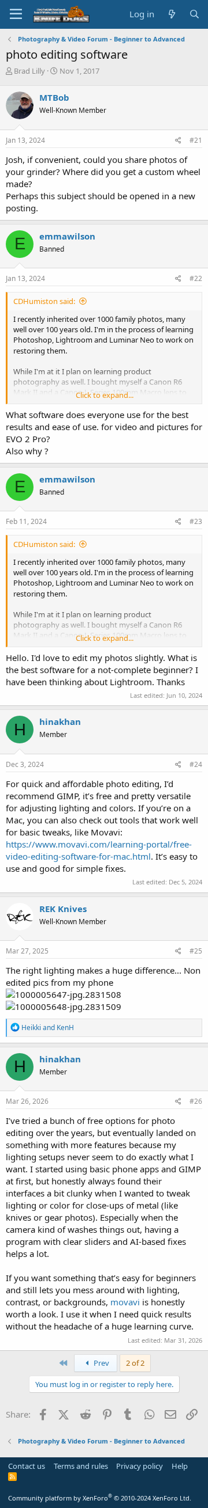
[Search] (194, 14)
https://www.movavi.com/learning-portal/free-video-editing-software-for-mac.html (99, 850)
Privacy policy (139, 1466)
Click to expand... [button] (104, 395)
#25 (196, 951)
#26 (196, 1101)
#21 (196, 140)
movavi (125, 1302)
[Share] (178, 140)
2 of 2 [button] (135, 1363)
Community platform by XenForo (99, 1498)
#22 (196, 278)
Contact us (26, 1466)
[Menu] (15, 14)
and (47, 1027)
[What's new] (171, 14)
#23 (196, 521)
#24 (196, 764)
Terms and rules (81, 1466)
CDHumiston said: (44, 301)
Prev (100, 1363)
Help (180, 1466)
